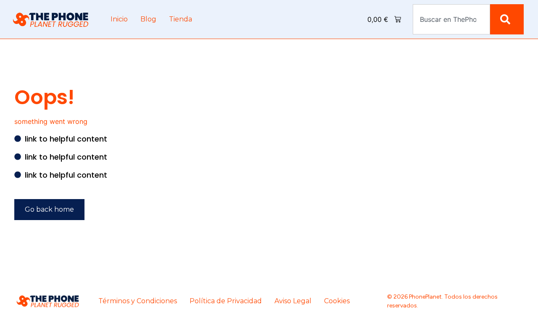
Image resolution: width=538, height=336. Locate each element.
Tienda (180, 19)
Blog (148, 19)
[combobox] (451, 19)
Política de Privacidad (226, 301)
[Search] (507, 19)
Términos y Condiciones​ (137, 301)
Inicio (119, 19)
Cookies (337, 301)
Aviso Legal (292, 301)
